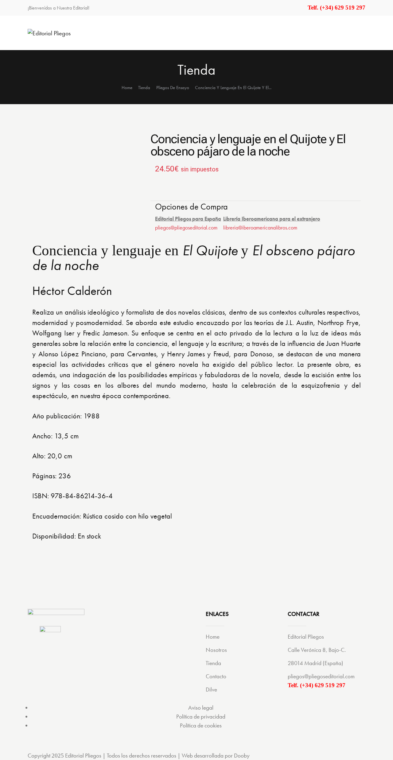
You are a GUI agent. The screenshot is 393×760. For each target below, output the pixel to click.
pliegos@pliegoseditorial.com (186, 227)
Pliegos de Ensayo (172, 87)
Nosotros (216, 650)
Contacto (216, 676)
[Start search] (361, 32)
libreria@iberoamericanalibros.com (260, 227)
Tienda (144, 87)
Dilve (211, 689)
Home (127, 87)
